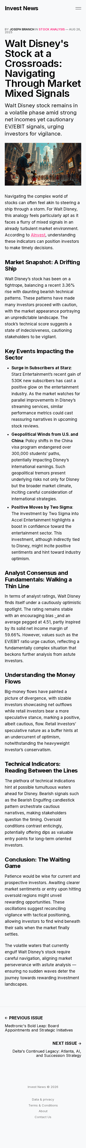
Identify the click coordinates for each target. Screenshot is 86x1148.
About (43, 1111)
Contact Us (43, 1117)
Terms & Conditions (43, 1105)
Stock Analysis (52, 29)
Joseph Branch (22, 29)
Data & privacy (43, 1099)
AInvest (38, 235)
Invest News (21, 8)
